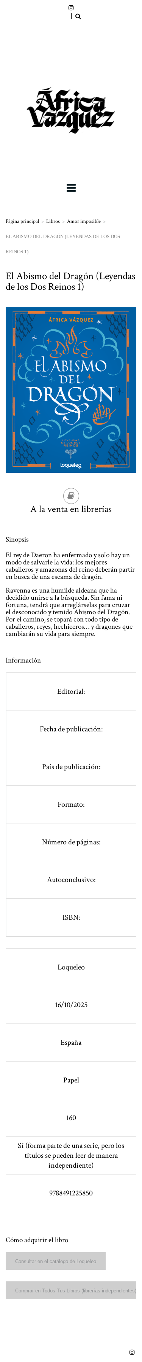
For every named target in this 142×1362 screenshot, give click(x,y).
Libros (53, 221)
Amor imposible (84, 221)
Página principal (22, 221)
